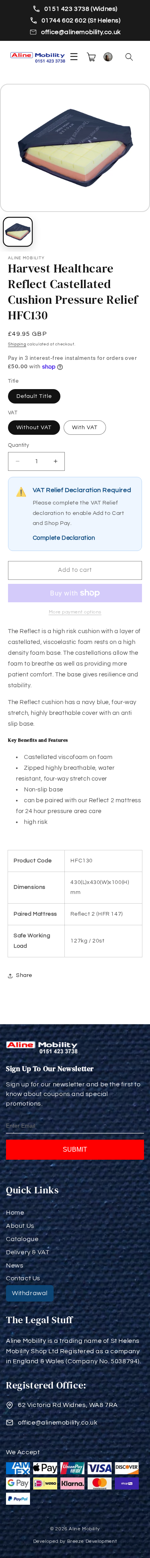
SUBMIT (75, 1149)
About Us (20, 1226)
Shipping (17, 344)
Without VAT (34, 427)
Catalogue (22, 1239)
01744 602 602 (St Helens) (81, 20)
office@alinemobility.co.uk (81, 32)
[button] (129, 57)
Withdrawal (30, 1293)
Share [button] (24, 975)
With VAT (85, 427)
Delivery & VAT (27, 1252)
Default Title (34, 396)
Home (15, 1212)
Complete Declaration (64, 538)
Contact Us (23, 1278)
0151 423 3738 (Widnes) (81, 9)
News (14, 1265)
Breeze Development (92, 1541)
